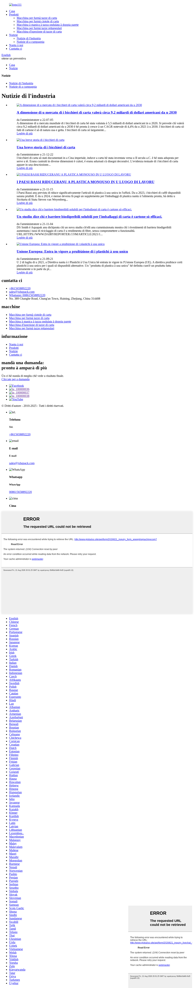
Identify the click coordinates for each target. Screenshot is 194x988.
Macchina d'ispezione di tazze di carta (39, 31)
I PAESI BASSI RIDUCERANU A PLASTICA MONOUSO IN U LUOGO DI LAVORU (85, 182)
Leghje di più (25, 133)
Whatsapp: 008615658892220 (27, 295)
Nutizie (13, 35)
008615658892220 (20, 492)
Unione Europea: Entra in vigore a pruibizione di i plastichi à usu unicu (72, 251)
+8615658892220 (20, 288)
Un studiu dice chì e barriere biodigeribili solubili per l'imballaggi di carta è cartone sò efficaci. (89, 217)
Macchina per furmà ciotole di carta (38, 21)
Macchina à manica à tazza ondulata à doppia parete (48, 24)
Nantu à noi (16, 45)
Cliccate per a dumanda (16, 379)
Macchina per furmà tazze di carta (37, 18)
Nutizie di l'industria (29, 38)
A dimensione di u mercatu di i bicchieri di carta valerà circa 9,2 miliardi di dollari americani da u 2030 (97, 112)
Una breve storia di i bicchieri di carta (46, 147)
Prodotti (14, 14)
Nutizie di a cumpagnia (30, 41)
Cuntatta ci (15, 48)
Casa (12, 11)
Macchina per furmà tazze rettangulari (39, 28)
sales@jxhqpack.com (21, 291)
